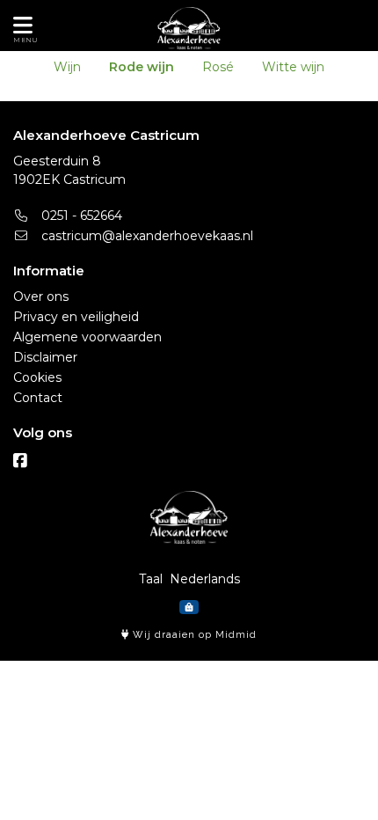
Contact (37, 398)
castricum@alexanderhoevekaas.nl (145, 236)
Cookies (37, 377)
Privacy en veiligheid (76, 317)
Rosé (218, 67)
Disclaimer (45, 357)
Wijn (67, 67)
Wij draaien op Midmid (193, 635)
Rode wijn (141, 67)
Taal (151, 579)
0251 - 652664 (80, 215)
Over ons (41, 296)
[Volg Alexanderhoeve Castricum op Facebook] (20, 461)
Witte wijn (293, 67)
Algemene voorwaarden (87, 337)
